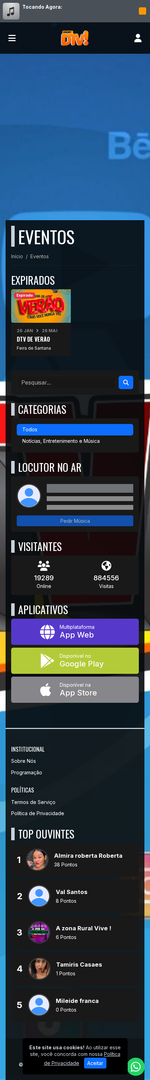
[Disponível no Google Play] (75, 661)
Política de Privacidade (37, 813)
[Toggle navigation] (12, 38)
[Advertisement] (75, 132)
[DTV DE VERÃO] (41, 322)
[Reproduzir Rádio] (142, 11)
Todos (29, 429)
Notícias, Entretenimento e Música (61, 441)
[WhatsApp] (136, 1067)
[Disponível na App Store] (75, 690)
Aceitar (95, 1063)
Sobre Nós (23, 761)
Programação (26, 772)
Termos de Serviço (33, 802)
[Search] (126, 382)
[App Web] (75, 632)
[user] (138, 38)
